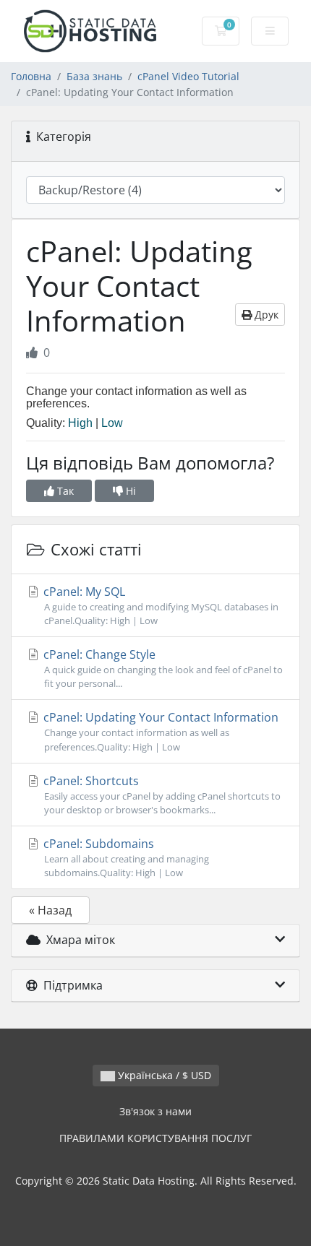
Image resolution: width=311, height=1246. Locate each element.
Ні (129, 491)
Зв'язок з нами (155, 1111)
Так (64, 491)
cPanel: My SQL (159, 605)
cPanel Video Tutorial (188, 76)
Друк (265, 314)
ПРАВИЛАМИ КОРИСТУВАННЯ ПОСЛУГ (155, 1138)
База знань (94, 76)
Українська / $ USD (163, 1075)
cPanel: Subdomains (125, 857)
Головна (31, 76)
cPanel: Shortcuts (161, 794)
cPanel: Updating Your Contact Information (159, 731)
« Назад (50, 910)
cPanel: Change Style (162, 668)
